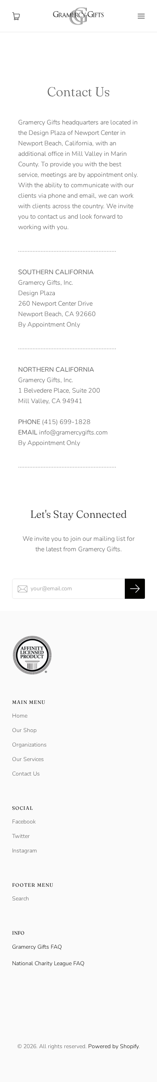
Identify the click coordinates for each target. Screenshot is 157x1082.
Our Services (28, 759)
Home (19, 716)
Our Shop (24, 730)
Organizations (29, 745)
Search (20, 898)
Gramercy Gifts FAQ (37, 947)
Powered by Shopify (113, 1046)
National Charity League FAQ (48, 963)
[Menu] (141, 16)
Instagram (24, 850)
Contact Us (26, 774)
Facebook (24, 821)
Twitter (21, 836)
